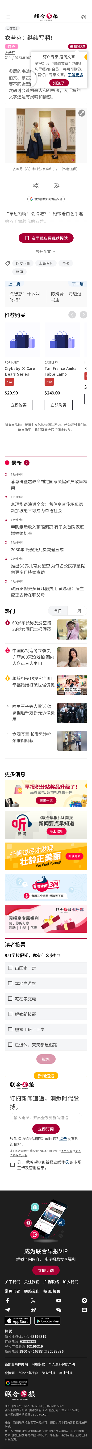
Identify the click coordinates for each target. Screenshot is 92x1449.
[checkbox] (12, 1165)
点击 (63, 1138)
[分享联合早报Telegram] (7, 1310)
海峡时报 (48, 1372)
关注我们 (32, 1281)
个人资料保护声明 (62, 1364)
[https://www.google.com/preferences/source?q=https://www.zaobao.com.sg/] (17, 1383)
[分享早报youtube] (59, 1300)
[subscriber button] (83, 17)
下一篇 (78, 284)
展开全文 (43, 251)
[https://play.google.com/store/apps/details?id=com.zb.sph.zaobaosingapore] (47, 1321)
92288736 (56, 1351)
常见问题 (12, 1291)
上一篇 (14, 284)
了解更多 (75, 74)
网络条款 (38, 1364)
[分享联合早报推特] (33, 1300)
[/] (46, 17)
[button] (67, 1162)
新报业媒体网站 (16, 1364)
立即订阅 (46, 1270)
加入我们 (70, 1281)
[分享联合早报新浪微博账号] (33, 1310)
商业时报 (65, 1372)
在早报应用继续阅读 (50, 238)
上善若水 (46, 263)
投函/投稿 (52, 1291)
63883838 (28, 1341)
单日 (58, 611)
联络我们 (32, 1291)
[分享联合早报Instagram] (84, 1300)
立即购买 (19, 405)
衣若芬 (10, 52)
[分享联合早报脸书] (7, 1300)
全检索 (10, 1372)
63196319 (38, 1336)
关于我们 (12, 1281)
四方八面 (23, 263)
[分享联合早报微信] (59, 1310)
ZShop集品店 (28, 1372)
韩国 (19, 271)
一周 (77, 611)
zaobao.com (40, 1414)
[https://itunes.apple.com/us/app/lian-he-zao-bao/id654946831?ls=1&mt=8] (18, 1321)
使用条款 (66, 1151)
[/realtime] (26, 463)
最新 (16, 462)
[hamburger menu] (8, 17)
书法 (65, 263)
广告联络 (51, 1281)
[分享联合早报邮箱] (84, 1310)
